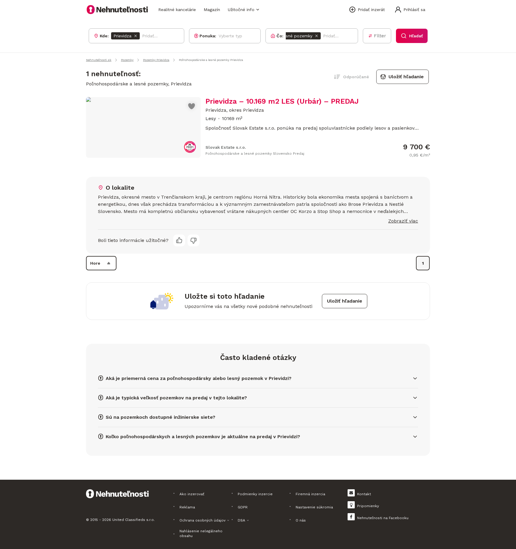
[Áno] (179, 240)
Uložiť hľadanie (406, 76)
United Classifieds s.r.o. (133, 520)
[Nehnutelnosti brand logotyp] (117, 9)
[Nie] (193, 240)
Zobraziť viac (403, 221)
